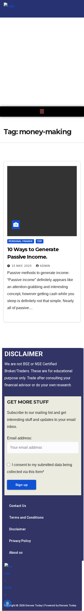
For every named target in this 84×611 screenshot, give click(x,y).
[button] (42, 112)
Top (39, 241)
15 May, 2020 (22, 266)
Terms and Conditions (26, 517)
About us (16, 552)
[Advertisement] (42, 62)
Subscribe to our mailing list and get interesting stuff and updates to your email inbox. (41, 420)
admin (45, 266)
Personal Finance (21, 241)
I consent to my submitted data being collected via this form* (39, 468)
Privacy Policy (20, 541)
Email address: (19, 438)
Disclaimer (17, 529)
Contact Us (17, 506)
